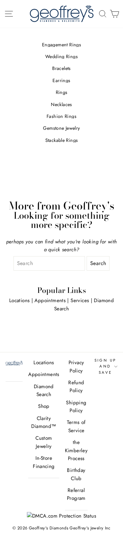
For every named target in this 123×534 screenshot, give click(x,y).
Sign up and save (105, 366)
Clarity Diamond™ (43, 422)
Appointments (50, 300)
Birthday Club (76, 474)
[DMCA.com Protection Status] (61, 516)
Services (80, 300)
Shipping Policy (76, 406)
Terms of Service (76, 426)
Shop (44, 406)
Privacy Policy (76, 366)
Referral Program (76, 494)
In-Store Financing (43, 462)
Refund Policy (76, 386)
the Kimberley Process (76, 450)
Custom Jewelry (43, 442)
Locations (19, 300)
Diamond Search (44, 390)
